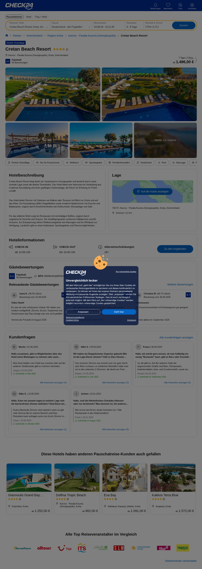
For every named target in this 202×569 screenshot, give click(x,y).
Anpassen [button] (83, 311)
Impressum (131, 320)
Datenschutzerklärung (75, 317)
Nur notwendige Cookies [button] (126, 272)
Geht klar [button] (119, 311)
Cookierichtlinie (72, 320)
